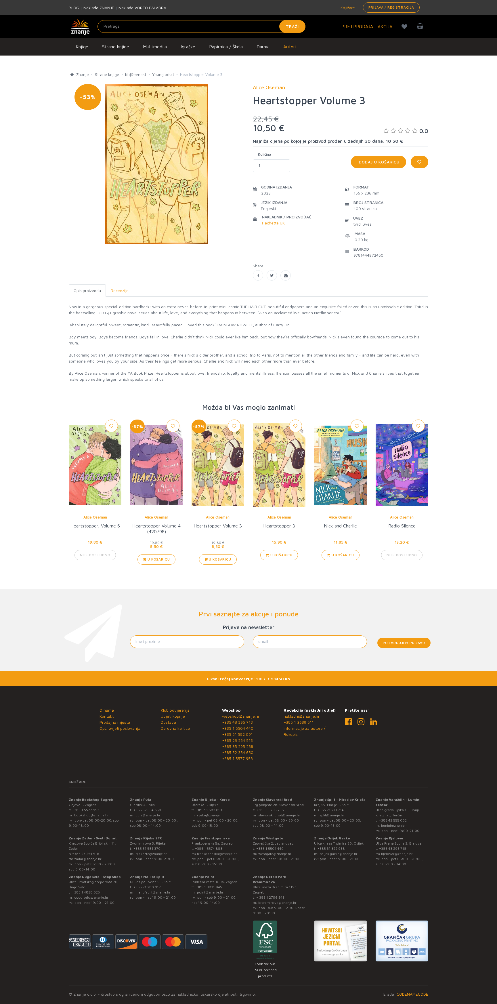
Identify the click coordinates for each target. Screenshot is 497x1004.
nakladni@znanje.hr (302, 716)
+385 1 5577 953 (237, 758)
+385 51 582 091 (237, 734)
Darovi (263, 46)
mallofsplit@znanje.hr (153, 892)
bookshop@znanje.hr (91, 815)
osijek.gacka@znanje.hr (339, 853)
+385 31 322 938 (331, 848)
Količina (264, 154)
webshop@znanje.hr (240, 716)
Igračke (188, 46)
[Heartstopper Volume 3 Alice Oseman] (258, 275)
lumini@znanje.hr (395, 825)
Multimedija (155, 46)
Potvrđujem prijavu (404, 643)
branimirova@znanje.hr (277, 902)
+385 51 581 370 (146, 848)
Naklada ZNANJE (98, 7)
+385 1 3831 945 (208, 887)
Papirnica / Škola (226, 46)
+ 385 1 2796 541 (270, 897)
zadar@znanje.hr (88, 859)
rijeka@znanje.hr (210, 815)
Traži (292, 26)
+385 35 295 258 (237, 746)
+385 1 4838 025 (86, 892)
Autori (289, 46)
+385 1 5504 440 (237, 728)
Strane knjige (115, 46)
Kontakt (107, 716)
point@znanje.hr (210, 892)
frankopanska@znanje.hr (217, 853)
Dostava (168, 722)
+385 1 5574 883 (208, 848)
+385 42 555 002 (393, 820)
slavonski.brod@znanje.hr (279, 815)
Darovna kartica (175, 728)
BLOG (74, 7)
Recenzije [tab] (120, 290)
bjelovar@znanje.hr (397, 853)
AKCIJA (385, 26)
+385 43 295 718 (237, 722)
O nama (107, 710)
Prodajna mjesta (115, 722)
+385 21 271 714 (331, 810)
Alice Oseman (95, 517)
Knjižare (347, 7)
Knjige (82, 46)
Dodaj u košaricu (378, 161)
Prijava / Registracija (391, 7)
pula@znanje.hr (147, 815)
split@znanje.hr (332, 815)
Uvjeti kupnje (173, 716)
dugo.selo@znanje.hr (91, 897)
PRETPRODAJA (357, 26)
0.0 (423, 130)
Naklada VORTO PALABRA (142, 7)
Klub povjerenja (175, 710)
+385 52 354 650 (237, 752)
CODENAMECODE (412, 994)
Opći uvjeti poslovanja (120, 728)
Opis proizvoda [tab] (87, 290)
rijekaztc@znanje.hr (151, 853)
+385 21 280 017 (147, 887)
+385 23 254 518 (237, 740)
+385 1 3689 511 (299, 722)
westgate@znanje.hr (274, 853)
